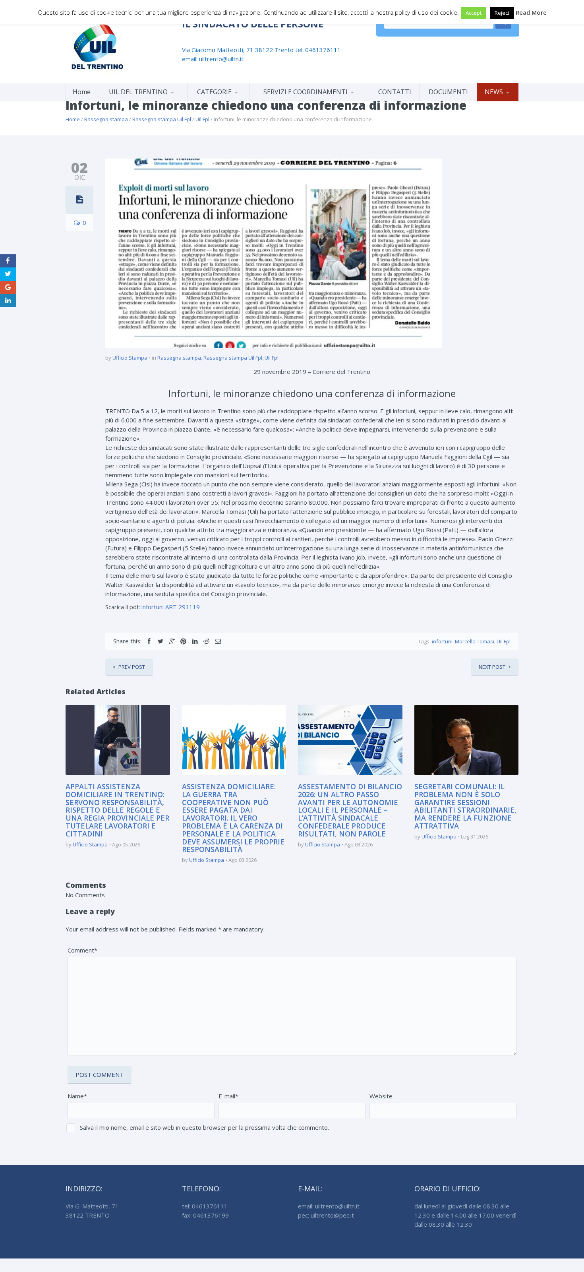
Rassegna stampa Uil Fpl (161, 119)
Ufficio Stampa (129, 357)
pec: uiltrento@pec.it (326, 1215)
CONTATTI (394, 91)
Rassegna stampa (106, 119)
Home (82, 91)
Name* (77, 1096)
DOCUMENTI (448, 91)
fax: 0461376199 (205, 1215)
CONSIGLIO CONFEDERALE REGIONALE (142, 99)
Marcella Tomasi (474, 641)
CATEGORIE (214, 91)
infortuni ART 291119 (170, 607)
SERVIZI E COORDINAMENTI (305, 91)
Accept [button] (474, 12)
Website (381, 1096)
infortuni (442, 641)
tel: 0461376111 (318, 50)
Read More (531, 12)
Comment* (82, 950)
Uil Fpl (202, 119)
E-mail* (228, 1096)
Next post (492, 666)
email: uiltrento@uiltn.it (213, 59)
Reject (502, 12)
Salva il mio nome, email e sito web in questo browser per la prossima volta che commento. (204, 1127)
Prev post (131, 666)
